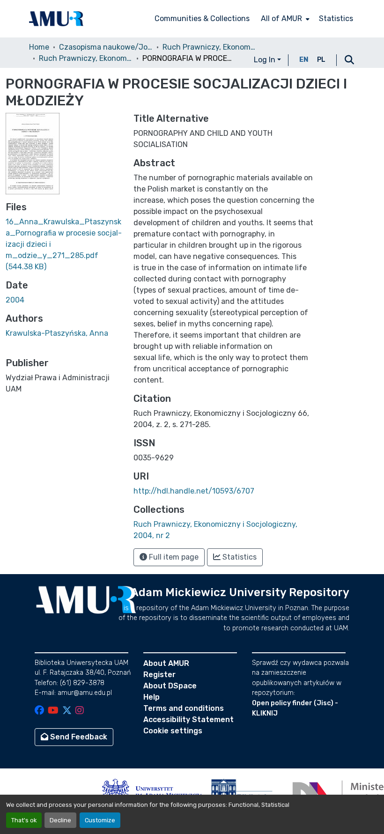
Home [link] (39, 47)
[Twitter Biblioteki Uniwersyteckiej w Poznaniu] (67, 711)
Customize (100, 820)
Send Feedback (77, 736)
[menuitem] (284, 18)
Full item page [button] (173, 557)
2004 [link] (15, 299)
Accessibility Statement (188, 719)
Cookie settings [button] (172, 730)
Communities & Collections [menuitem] (202, 18)
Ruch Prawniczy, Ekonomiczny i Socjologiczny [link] (209, 47)
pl (321, 60)
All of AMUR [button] (281, 18)
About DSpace (170, 685)
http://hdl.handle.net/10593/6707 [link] (193, 491)
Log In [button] (265, 59)
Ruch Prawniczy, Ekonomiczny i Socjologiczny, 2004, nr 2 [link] (86, 58)
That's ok (24, 820)
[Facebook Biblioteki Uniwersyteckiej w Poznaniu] (39, 711)
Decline (60, 820)
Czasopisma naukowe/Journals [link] (106, 47)
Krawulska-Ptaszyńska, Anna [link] (57, 333)
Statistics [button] (239, 557)
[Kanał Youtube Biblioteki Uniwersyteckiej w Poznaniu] (53, 711)
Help (151, 697)
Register (159, 674)
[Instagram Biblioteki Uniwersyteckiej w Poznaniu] (79, 711)
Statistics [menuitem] (336, 18)
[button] (56, 18)
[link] (64, 244)
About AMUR (166, 663)
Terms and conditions (183, 708)
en (304, 60)
